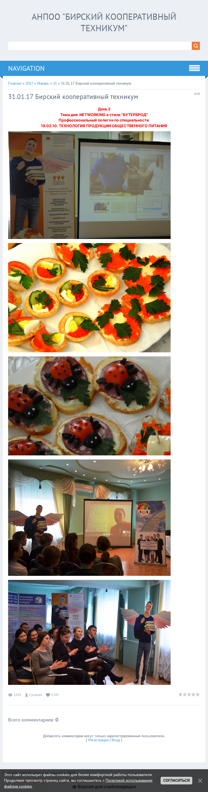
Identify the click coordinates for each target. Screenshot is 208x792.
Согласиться (176, 780)
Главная (14, 83)
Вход (116, 740)
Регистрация (98, 740)
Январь (43, 83)
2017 (29, 83)
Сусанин (35, 695)
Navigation (26, 68)
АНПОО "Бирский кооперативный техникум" (104, 22)
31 (55, 83)
